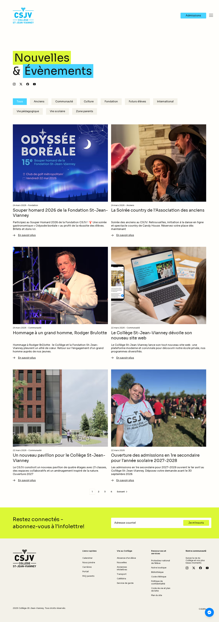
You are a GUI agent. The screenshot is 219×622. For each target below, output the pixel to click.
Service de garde (125, 583)
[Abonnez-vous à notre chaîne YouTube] (34, 84)
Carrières (87, 567)
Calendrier (87, 558)
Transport (121, 574)
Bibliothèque (157, 572)
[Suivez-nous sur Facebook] (27, 84)
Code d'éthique (158, 576)
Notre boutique (158, 567)
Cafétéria (121, 578)
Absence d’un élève (126, 558)
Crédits (202, 609)
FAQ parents (88, 576)
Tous (20, 101)
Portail (85, 571)
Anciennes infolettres (122, 568)
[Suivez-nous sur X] (21, 84)
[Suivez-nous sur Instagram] (14, 84)
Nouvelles (122, 562)
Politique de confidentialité (158, 582)
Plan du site (156, 595)
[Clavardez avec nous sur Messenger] (209, 612)
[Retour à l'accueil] (24, 558)
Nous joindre (88, 562)
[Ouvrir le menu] (211, 15)
